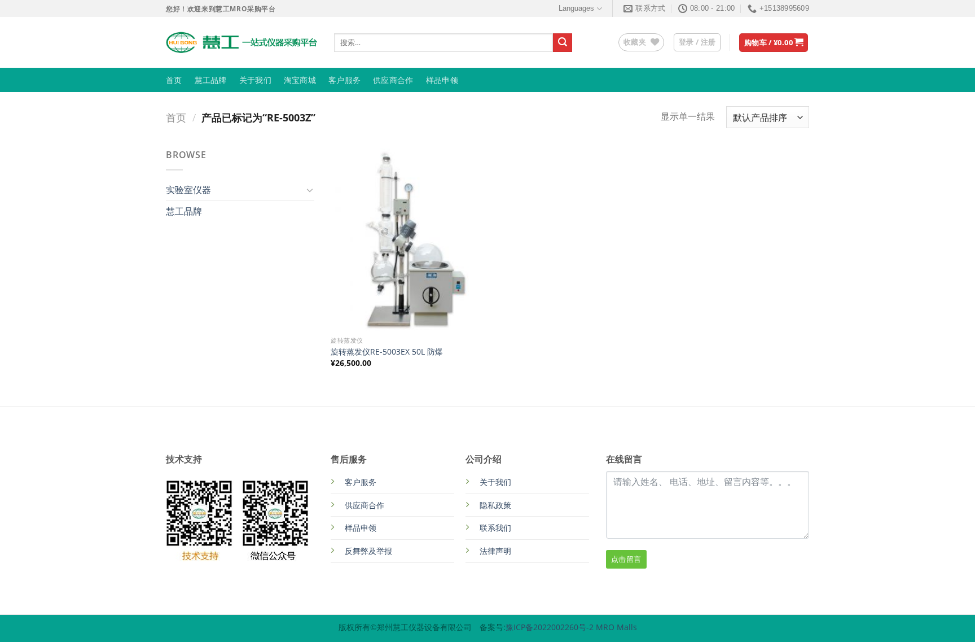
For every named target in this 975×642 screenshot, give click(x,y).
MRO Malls (616, 627)
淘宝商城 (300, 80)
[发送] (562, 43)
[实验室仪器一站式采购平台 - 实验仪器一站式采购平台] (241, 42)
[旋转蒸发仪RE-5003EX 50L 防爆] (407, 239)
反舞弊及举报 (368, 550)
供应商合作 (393, 80)
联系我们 (495, 527)
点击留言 (626, 559)
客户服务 (344, 80)
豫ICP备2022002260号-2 (551, 627)
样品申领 (442, 80)
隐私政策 (495, 505)
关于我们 (255, 80)
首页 (174, 80)
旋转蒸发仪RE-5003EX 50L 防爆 (387, 352)
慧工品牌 (211, 80)
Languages (576, 8)
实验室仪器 (188, 190)
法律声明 (495, 550)
